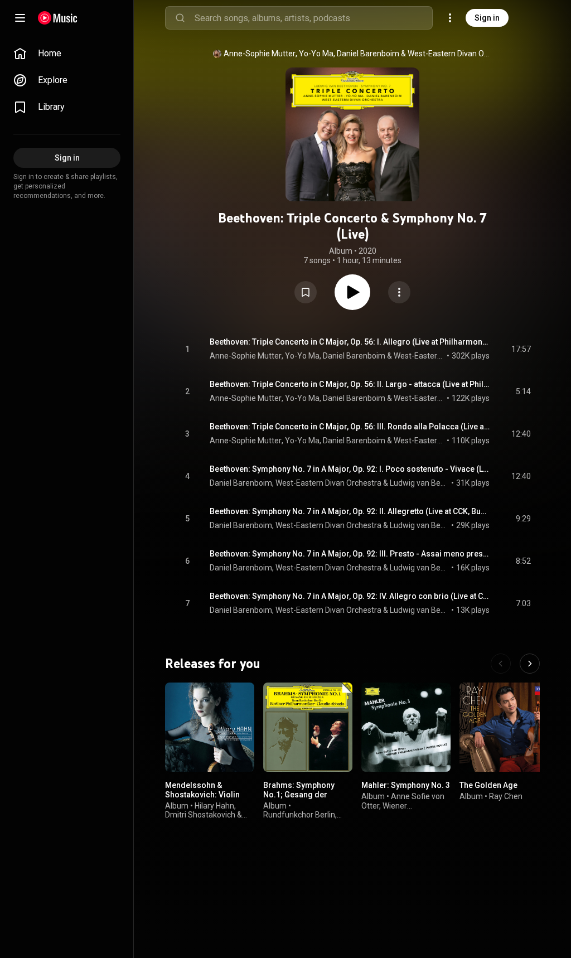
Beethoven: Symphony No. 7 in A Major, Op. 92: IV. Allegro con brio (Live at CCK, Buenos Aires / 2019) (350, 596)
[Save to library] (305, 292)
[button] (305, 292)
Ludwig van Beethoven (419, 482)
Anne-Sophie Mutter (260, 53)
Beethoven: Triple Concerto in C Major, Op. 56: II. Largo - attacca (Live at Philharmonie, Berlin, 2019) (350, 384)
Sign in (487, 17)
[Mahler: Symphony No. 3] (406, 727)
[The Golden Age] (504, 727)
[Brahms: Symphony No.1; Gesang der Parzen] (307, 727)
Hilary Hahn (214, 805)
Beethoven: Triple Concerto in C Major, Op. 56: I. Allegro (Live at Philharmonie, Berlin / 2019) (350, 341)
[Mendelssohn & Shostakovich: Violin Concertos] (209, 727)
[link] (66, 53)
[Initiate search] (180, 18)
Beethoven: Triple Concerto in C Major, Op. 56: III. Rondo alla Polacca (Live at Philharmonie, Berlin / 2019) (350, 426)
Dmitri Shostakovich (200, 814)
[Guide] (20, 18)
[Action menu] (399, 292)
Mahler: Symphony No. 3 (405, 785)
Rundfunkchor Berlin (299, 814)
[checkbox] (523, 349)
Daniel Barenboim (368, 53)
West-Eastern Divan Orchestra (449, 53)
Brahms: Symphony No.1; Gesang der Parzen (299, 795)
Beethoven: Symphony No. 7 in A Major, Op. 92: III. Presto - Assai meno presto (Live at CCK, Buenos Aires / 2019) (350, 553)
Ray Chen (505, 796)
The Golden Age (488, 785)
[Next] (530, 664)
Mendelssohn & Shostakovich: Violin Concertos (202, 795)
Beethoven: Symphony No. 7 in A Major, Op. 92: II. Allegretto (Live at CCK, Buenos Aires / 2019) (350, 511)
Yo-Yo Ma (316, 53)
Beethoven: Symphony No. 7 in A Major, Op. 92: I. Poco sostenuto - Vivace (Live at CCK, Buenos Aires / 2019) (350, 469)
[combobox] (313, 18)
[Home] (58, 18)
